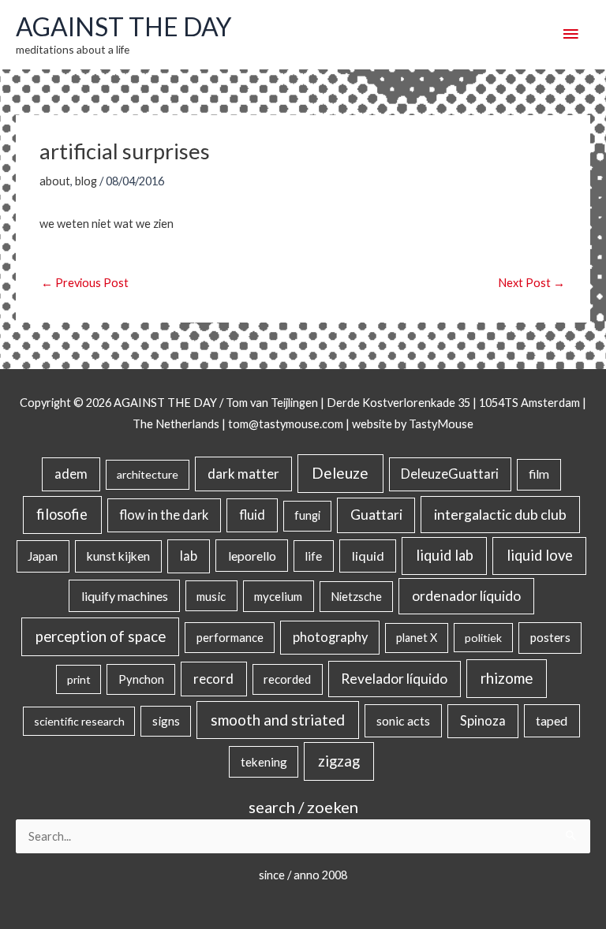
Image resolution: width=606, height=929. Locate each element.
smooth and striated (278, 720)
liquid (368, 555)
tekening (264, 762)
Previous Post (85, 282)
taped (551, 720)
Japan (43, 556)
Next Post (531, 282)
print (79, 679)
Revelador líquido (394, 678)
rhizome (507, 678)
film (539, 474)
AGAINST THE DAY (123, 26)
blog (86, 181)
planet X (416, 637)
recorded (287, 679)
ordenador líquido (466, 596)
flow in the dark (163, 514)
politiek (483, 637)
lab (188, 556)
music (211, 596)
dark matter (243, 473)
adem (71, 474)
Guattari (376, 514)
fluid (252, 514)
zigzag (339, 761)
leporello (252, 555)
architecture (147, 474)
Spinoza (483, 721)
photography (330, 637)
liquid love (540, 555)
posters (550, 637)
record (213, 678)
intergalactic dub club (500, 514)
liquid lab (444, 555)
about (54, 181)
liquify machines (124, 595)
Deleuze (340, 473)
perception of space (101, 636)
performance (230, 637)
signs (166, 721)
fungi (307, 515)
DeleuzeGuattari (450, 473)
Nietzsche (356, 596)
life (313, 556)
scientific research (79, 721)
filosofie (62, 514)
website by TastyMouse (412, 424)
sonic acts (403, 720)
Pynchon (141, 679)
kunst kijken (118, 556)
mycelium (278, 596)
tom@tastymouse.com (285, 424)
